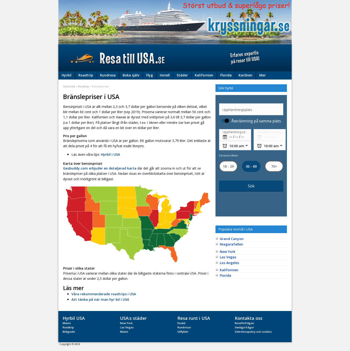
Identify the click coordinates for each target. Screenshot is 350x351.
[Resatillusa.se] (175, 57)
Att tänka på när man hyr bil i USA (100, 299)
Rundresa (108, 75)
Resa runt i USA (193, 318)
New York (227, 251)
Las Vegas (228, 257)
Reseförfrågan (244, 323)
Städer (182, 75)
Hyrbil (66, 75)
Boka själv (131, 75)
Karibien (245, 75)
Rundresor (184, 327)
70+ (274, 166)
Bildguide (69, 331)
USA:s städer (133, 318)
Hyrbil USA (74, 318)
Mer (262, 75)
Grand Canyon (232, 238)
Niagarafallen (231, 244)
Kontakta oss (248, 318)
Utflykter (183, 331)
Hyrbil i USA (110, 154)
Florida (226, 75)
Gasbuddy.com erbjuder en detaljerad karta (99, 168)
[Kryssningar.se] (175, 22)
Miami (67, 323)
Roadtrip (85, 75)
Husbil (181, 323)
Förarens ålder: (229, 155)
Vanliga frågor (244, 327)
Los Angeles (229, 263)
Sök (251, 186)
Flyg (149, 75)
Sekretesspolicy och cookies (253, 331)
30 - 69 (251, 166)
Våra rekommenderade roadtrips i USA (103, 294)
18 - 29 (228, 166)
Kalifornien (204, 75)
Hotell (165, 75)
